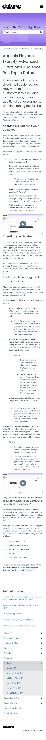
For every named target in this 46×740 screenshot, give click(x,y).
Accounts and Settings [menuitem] (12, 708)
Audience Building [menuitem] (11, 643)
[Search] (41, 32)
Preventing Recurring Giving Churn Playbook (18, 620)
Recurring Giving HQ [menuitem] (15, 673)
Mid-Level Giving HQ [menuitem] (15, 678)
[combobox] (21, 32)
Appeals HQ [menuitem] (11, 668)
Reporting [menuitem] (7, 648)
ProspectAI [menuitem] (8, 658)
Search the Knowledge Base (22, 27)
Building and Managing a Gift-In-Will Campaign (19, 626)
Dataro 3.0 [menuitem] (8, 633)
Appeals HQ (38, 48)
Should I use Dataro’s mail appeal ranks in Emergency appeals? (21, 606)
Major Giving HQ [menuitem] (13, 683)
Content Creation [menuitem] (10, 703)
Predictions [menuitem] (8, 653)
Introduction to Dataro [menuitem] (12, 638)
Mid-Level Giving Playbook (12, 613)
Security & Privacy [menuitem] (11, 713)
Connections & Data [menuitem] (11, 698)
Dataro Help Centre (10, 48)
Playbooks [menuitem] (8, 663)
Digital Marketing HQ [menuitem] (15, 693)
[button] (41, 633)
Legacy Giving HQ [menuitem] (14, 688)
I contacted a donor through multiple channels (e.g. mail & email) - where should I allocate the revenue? (22, 598)
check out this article (28, 184)
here (38, 146)
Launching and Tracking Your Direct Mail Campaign (20, 568)
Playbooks (25, 48)
